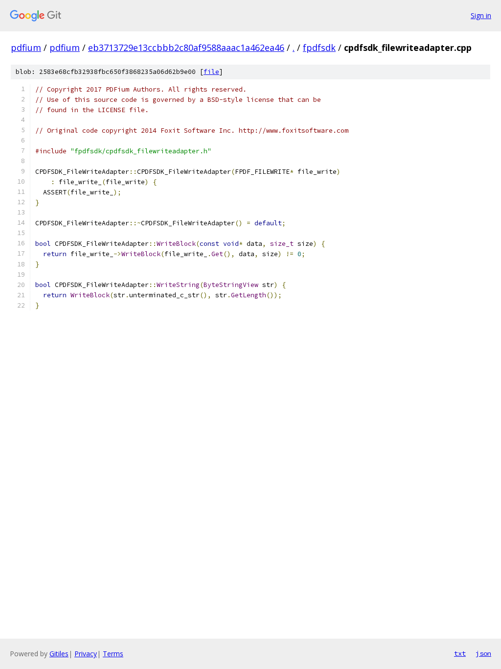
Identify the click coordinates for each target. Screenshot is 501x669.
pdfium (26, 47)
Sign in (481, 15)
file (211, 72)
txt (460, 653)
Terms (113, 653)
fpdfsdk (319, 47)
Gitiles (58, 653)
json (483, 653)
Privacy (85, 653)
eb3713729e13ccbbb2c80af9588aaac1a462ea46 (186, 47)
